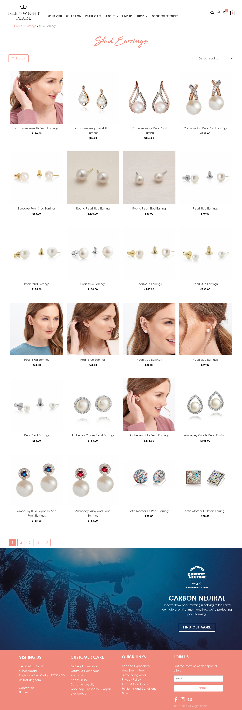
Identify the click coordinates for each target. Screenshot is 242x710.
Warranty (77, 675)
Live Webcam (80, 693)
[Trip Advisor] (190, 699)
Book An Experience (136, 666)
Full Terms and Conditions (139, 688)
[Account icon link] (218, 12)
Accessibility (79, 680)
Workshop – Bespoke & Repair (91, 689)
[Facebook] (176, 699)
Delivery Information (84, 666)
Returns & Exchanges (85, 670)
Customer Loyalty (82, 684)
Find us (23, 692)
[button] (116, 16)
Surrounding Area (134, 675)
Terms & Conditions (135, 684)
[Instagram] (183, 699)
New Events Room (134, 670)
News (125, 693)
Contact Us (26, 687)
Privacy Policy (131, 679)
